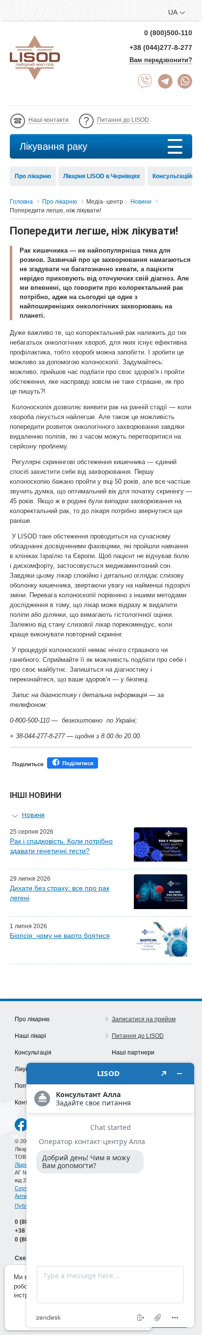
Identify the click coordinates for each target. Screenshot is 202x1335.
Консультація (33, 1052)
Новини (33, 815)
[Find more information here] (110, 1195)
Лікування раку (53, 146)
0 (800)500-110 (168, 33)
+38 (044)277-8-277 (160, 47)
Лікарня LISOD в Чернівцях (101, 176)
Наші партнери (133, 1052)
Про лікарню (33, 176)
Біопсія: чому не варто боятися (60, 935)
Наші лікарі (30, 1035)
